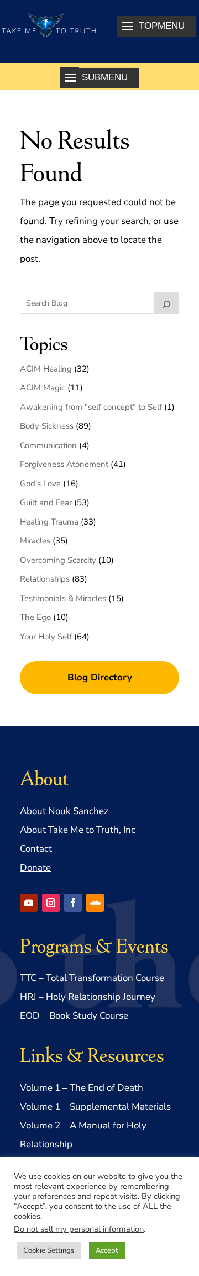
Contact (36, 848)
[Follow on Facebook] (73, 903)
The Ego (35, 617)
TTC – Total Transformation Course (92, 978)
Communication (48, 445)
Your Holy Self (46, 636)
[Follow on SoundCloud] (95, 903)
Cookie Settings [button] (48, 1250)
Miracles (35, 540)
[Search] (166, 303)
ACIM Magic (42, 387)
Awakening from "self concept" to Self (91, 407)
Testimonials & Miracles (63, 598)
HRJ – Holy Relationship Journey (87, 996)
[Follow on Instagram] (51, 903)
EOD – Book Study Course (74, 1015)
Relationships (45, 578)
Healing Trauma (49, 521)
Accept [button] (107, 1250)
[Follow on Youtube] (29, 903)
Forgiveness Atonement (64, 464)
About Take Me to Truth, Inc (77, 829)
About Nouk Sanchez (64, 811)
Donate (35, 867)
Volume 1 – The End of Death (81, 1087)
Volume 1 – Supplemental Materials (95, 1106)
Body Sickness (47, 425)
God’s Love (40, 483)
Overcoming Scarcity (58, 560)
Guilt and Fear (46, 502)
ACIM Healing (46, 368)
